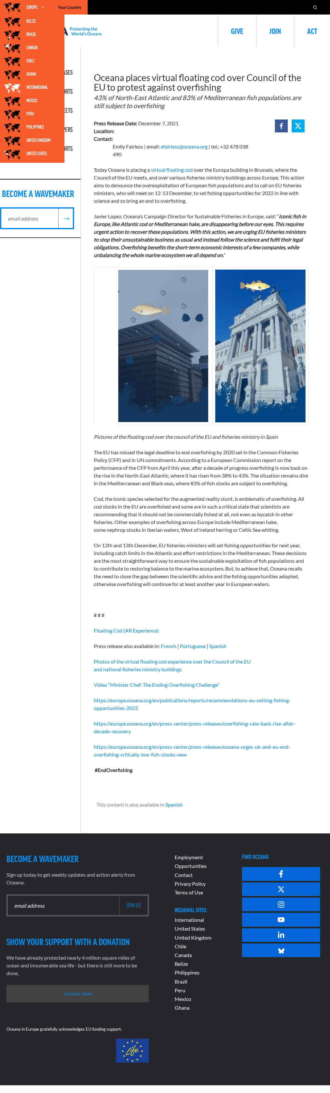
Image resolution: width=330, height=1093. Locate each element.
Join (275, 30)
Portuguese (193, 646)
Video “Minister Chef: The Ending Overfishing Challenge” (156, 685)
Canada (32, 47)
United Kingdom (38, 140)
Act (312, 30)
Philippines (35, 127)
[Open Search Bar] (315, 7)
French (168, 646)
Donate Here (77, 993)
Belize (31, 21)
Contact (184, 875)
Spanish (218, 646)
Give (237, 30)
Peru (30, 113)
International (37, 87)
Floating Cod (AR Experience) (126, 630)
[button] (281, 125)
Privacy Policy (190, 884)
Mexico (31, 100)
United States (36, 153)
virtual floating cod (172, 170)
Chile (30, 60)
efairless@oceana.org (184, 146)
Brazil (31, 34)
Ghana (31, 74)
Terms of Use (189, 892)
